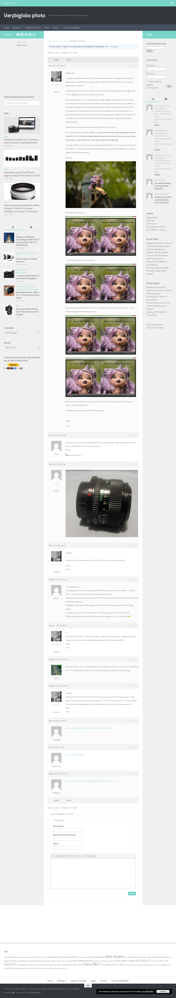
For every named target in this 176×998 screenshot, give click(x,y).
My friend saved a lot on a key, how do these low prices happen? (158, 306)
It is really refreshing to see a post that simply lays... (162, 186)
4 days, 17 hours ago (111, 47)
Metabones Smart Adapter (138, 957)
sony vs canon (139, 965)
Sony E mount (30, 965)
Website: (56, 844)
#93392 (134, 774)
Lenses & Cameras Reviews (26, 253)
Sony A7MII (164, 961)
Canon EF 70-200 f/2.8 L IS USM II (37, 957)
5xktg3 (157, 174)
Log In (169, 86)
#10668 (134, 659)
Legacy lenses (63, 41)
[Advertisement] (22, 73)
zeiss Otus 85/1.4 (62, 968)
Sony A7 (145, 960)
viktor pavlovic (56, 85)
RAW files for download (106, 961)
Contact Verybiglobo (71, 27)
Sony (18, 256)
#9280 (135, 579)
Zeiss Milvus (46, 968)
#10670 (134, 686)
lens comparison (98, 957)
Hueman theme (35, 993)
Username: (150, 65)
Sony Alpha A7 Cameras (155, 227)
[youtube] (17, 34)
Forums (56, 27)
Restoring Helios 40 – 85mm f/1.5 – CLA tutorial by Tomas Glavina (27, 295)
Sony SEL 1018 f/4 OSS (113, 964)
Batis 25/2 (7, 957)
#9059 (135, 435)
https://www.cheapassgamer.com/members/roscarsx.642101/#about (89, 728)
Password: (150, 73)
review (117, 960)
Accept (163, 991)
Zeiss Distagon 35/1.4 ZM (22, 968)
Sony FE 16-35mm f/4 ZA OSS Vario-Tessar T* (48, 965)
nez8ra (157, 150)
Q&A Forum (151, 224)
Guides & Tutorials (33, 27)
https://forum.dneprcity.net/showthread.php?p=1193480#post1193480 (89, 781)
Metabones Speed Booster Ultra (31, 961)
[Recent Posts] (13, 227)
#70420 (134, 747)
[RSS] (34, 34)
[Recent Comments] (152, 99)
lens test (127, 957)
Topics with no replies (155, 328)
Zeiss (18, 234)
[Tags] (165, 99)
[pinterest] (30, 34)
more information (148, 991)
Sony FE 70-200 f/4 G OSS (73, 965)
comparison (52, 957)
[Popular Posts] (31, 227)
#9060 (135, 464)
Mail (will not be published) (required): (64, 835)
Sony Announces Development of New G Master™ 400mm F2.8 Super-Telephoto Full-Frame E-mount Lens (21, 208)
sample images (128, 961)
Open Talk (150, 220)
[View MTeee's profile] (56, 480)
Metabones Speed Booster (155, 957)
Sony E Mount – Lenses (155, 230)
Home (6, 27)
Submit (132, 893)
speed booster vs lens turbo (152, 965)
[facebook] (21, 34)
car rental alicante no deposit (75, 755)
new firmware (69, 961)
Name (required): (58, 826)
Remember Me (155, 82)
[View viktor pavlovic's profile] (56, 81)
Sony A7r (10, 964)
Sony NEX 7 (93, 964)
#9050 (135, 66)
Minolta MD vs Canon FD (156, 287)
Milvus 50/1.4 (48, 961)
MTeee (56, 483)
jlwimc (157, 125)
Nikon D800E (78, 961)
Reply (130, 66)
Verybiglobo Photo (9, 3)
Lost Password (152, 88)
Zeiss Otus (54, 968)
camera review (22, 957)
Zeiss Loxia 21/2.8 (36, 968)
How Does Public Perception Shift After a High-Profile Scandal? (157, 271)
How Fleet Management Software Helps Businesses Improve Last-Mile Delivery (157, 252)
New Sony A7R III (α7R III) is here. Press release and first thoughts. (27, 312)
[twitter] (26, 34)
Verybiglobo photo (24, 15)
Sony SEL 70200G (129, 965)
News (46, 27)
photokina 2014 (91, 961)
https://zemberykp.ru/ (155, 258)
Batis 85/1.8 (13, 957)
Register (149, 85)
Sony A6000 (20, 965)
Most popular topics (154, 324)
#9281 (135, 625)
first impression (64, 957)
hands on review (84, 957)
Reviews (16, 27)
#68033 (134, 721)
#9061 (135, 546)
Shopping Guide (22, 270)
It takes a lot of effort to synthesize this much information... (162, 200)
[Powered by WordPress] (13, 992)
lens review (115, 956)
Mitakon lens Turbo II (58, 961)
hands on (74, 956)
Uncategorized (21, 273)
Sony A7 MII (155, 961)
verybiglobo (164, 965)
